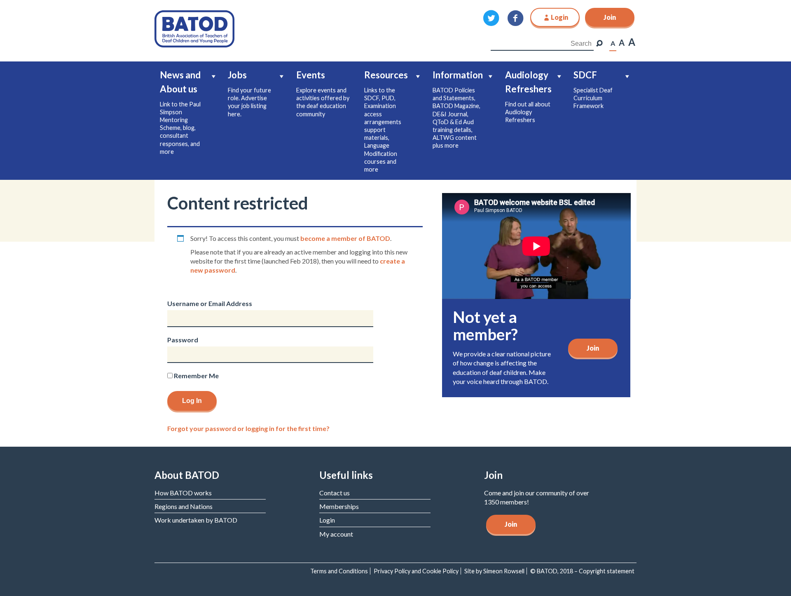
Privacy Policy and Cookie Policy (416, 571)
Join (593, 348)
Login (327, 520)
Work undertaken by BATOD (195, 520)
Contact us (334, 493)
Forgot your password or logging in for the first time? (248, 428)
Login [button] (559, 17)
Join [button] (610, 17)
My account (336, 534)
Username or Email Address (209, 303)
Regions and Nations (183, 506)
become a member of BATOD (345, 238)
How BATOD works (183, 493)
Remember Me (196, 375)
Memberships (339, 506)
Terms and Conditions (339, 571)
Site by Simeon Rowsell (494, 571)
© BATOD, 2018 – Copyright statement (582, 571)
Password (182, 340)
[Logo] (194, 28)
